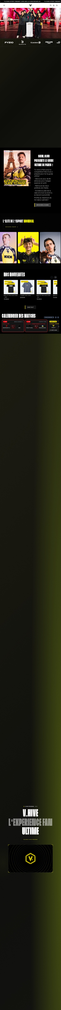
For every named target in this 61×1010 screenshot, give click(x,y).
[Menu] (4, 5)
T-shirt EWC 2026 (25, 295)
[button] (50, 5)
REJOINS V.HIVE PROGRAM (30, 839)
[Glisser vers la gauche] (51, 277)
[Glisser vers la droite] (55, 277)
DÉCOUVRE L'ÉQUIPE (10, 226)
